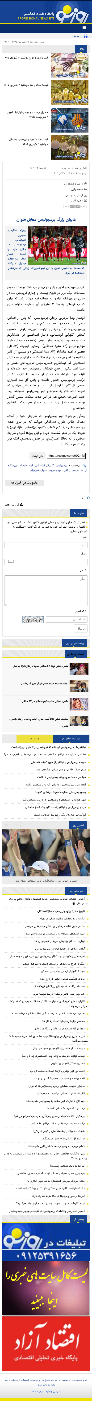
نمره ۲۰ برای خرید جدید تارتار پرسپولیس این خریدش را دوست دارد (47, 956)
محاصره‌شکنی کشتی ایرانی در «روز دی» (62, 979)
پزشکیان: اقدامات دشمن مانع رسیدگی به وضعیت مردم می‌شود (49, 1116)
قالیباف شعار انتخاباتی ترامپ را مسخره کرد (61, 1093)
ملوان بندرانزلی (38, 470)
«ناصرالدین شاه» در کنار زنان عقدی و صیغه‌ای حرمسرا (55, 926)
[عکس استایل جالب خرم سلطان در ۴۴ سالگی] (79, 704)
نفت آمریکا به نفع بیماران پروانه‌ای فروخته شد (59, 986)
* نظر (83, 570)
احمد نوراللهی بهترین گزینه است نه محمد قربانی (57, 1071)
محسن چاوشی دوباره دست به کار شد (63, 1021)
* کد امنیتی (80, 611)
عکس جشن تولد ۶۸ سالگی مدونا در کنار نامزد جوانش (40, 666)
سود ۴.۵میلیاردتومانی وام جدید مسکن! (62, 971)
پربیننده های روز (71, 738)
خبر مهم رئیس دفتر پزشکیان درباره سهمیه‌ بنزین (58, 994)
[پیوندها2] (46, 1288)
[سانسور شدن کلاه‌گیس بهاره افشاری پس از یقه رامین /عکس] (79, 722)
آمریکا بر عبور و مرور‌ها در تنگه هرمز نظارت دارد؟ (58, 1196)
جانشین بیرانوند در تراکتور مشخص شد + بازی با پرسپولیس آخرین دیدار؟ (45, 754)
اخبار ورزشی (80, 167)
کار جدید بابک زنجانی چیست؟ (67, 1166)
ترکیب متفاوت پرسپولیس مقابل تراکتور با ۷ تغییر (58, 1123)
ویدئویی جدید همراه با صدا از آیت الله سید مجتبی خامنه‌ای (51, 1173)
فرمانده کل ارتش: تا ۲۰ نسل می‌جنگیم (63, 1138)
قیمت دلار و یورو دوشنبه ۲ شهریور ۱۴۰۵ (26, 57)
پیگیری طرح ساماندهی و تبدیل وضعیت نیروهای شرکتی (53, 963)
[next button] (6, 825)
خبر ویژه (66, 167)
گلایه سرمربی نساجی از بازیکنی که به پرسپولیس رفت (56, 784)
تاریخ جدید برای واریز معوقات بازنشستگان (61, 911)
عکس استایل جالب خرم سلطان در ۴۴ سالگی (44, 701)
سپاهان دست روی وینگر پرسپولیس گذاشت (61, 777)
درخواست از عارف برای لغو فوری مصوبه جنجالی (58, 1048)
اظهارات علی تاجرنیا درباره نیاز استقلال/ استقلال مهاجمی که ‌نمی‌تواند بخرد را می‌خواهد (48, 1004)
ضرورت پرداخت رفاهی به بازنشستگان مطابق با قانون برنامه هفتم (48, 1013)
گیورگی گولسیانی (44, 465)
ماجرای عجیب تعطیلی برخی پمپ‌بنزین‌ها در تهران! (56, 1086)
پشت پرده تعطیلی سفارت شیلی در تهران (62, 918)
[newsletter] (24, 483)
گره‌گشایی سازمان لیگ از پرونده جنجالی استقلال (59, 814)
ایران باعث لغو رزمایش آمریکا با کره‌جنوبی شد (59, 941)
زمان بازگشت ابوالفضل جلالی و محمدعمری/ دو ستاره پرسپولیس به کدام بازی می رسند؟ (46, 1156)
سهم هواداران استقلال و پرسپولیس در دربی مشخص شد (54, 799)
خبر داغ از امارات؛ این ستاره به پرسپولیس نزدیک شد (55, 1101)
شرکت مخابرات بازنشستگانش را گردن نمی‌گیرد (59, 1131)
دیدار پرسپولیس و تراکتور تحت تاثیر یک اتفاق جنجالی (55, 807)
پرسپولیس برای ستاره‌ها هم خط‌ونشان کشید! (60, 792)
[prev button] (16, 825)
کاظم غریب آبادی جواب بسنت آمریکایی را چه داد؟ (56, 1146)
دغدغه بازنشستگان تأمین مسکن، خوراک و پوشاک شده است (50, 1188)
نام (84, 536)
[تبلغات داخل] (46, 1242)
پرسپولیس (61, 465)
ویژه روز (34, 738)
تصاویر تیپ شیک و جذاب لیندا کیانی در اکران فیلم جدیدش (46, 881)
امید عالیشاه (26, 465)
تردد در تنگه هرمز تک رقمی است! (66, 1108)
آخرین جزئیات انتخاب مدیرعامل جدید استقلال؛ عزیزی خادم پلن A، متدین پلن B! (48, 901)
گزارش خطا (12, 504)
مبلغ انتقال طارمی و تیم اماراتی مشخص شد (61, 769)
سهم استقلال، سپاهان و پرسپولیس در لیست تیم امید (55, 933)
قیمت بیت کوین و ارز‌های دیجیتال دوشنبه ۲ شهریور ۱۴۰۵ (28, 142)
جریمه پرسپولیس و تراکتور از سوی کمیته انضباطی (58, 762)
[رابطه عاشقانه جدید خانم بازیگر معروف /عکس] (79, 686)
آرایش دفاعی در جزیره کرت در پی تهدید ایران (59, 948)
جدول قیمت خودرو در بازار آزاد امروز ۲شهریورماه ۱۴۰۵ (28, 114)
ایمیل (83, 553)
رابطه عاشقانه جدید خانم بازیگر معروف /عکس (44, 684)
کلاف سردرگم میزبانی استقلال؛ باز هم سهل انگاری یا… (55, 1181)
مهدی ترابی (55, 470)
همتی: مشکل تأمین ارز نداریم (68, 1063)
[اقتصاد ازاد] (46, 1343)
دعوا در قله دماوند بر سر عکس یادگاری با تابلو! (59, 1028)
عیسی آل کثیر (71, 470)
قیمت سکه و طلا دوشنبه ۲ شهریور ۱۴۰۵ (26, 85)
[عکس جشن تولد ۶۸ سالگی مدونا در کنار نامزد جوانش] (79, 669)
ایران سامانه (38, 1391)
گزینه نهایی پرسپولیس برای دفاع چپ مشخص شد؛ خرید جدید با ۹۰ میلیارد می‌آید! (48, 1038)
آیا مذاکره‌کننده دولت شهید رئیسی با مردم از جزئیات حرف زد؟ (50, 1203)
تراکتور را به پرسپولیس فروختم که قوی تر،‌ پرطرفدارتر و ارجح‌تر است (48, 747)
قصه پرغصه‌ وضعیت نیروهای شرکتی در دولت (59, 1078)
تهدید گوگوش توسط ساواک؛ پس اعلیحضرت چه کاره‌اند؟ (53, 1056)
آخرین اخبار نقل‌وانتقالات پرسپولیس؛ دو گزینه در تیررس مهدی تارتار (47, 1211)
